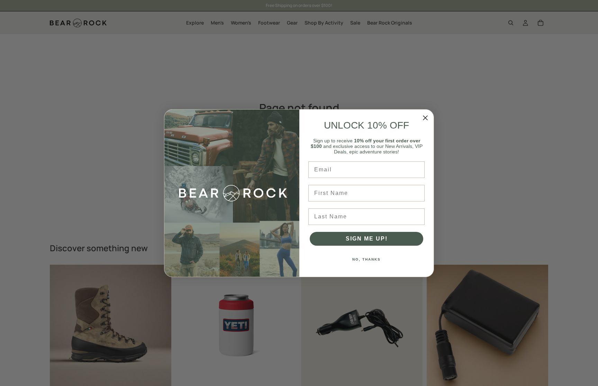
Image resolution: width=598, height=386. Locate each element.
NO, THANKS (366, 259)
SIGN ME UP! (367, 239)
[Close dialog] (425, 118)
